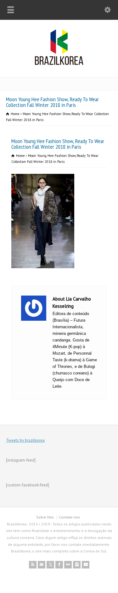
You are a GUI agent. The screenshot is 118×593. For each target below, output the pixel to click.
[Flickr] (68, 564)
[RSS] (33, 564)
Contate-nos (69, 517)
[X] (50, 564)
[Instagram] (77, 564)
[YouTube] (85, 564)
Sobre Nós (45, 517)
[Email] (41, 564)
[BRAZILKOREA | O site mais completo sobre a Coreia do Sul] (59, 63)
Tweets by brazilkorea (25, 440)
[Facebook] (59, 564)
